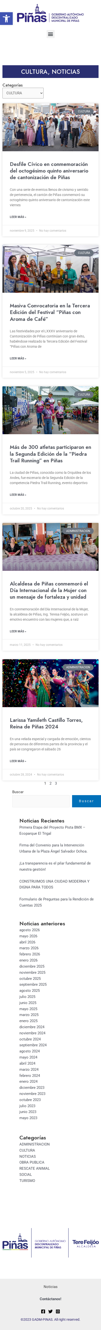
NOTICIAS (66, 71)
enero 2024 (28, 1081)
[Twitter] (50, 1311)
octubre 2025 (30, 978)
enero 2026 (28, 960)
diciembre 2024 (31, 1027)
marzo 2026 (28, 948)
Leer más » (18, 217)
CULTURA (34, 71)
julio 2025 (27, 997)
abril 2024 (27, 1063)
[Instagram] (58, 1311)
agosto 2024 (29, 1051)
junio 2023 (27, 1112)
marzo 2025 (28, 1015)
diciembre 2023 (31, 1087)
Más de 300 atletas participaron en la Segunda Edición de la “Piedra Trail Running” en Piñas (50, 453)
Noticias (51, 1287)
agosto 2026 (29, 930)
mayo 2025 (28, 1009)
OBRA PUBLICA (31, 1162)
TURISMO (27, 1181)
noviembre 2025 (32, 972)
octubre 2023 (30, 1100)
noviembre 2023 (32, 1094)
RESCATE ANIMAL (34, 1168)
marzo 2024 (28, 1069)
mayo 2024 (28, 1057)
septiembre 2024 (33, 1045)
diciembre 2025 (31, 966)
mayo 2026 (28, 936)
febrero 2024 (29, 1075)
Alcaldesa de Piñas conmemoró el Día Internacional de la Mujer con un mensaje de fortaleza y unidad (49, 590)
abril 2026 (27, 942)
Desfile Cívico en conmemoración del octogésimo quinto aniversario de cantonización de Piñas (49, 171)
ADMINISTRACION (34, 1144)
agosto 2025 (29, 990)
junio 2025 (27, 1003)
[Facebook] (43, 1311)
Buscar (18, 792)
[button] (6, 18)
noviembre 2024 (32, 1033)
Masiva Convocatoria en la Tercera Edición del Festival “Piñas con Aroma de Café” (50, 312)
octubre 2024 (30, 1039)
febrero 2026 (29, 954)
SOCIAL (25, 1174)
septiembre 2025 (33, 984)
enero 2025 (28, 1021)
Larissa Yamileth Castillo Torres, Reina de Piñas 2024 (46, 723)
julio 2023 (27, 1106)
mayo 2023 (28, 1118)
